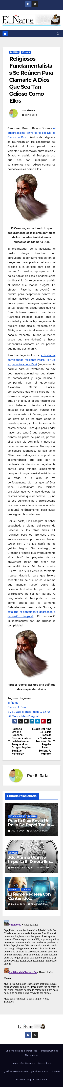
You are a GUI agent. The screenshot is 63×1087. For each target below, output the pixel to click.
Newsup (50, 1050)
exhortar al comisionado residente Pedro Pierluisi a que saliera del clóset (31, 360)
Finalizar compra (25, 1079)
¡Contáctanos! (27, 1063)
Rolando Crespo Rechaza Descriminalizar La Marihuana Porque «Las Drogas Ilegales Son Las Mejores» (21, 741)
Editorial (14, 890)
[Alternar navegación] (32, 33)
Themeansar (31, 1055)
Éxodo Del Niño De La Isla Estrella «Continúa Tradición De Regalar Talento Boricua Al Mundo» (41, 741)
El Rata (31, 110)
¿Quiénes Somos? (40, 1071)
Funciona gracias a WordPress (21, 1050)
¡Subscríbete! (44, 1063)
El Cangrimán (39, 830)
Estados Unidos (17, 816)
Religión (26, 52)
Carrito (56, 1071)
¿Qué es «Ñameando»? (16, 1071)
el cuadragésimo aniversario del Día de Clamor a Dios (31, 132)
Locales (14, 52)
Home (15, 1063)
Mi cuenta (41, 1079)
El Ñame (13, 702)
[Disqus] (31, 961)
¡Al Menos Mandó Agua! (23, 716)
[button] (58, 33)
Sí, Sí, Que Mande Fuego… (29, 711)
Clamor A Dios (17, 707)
